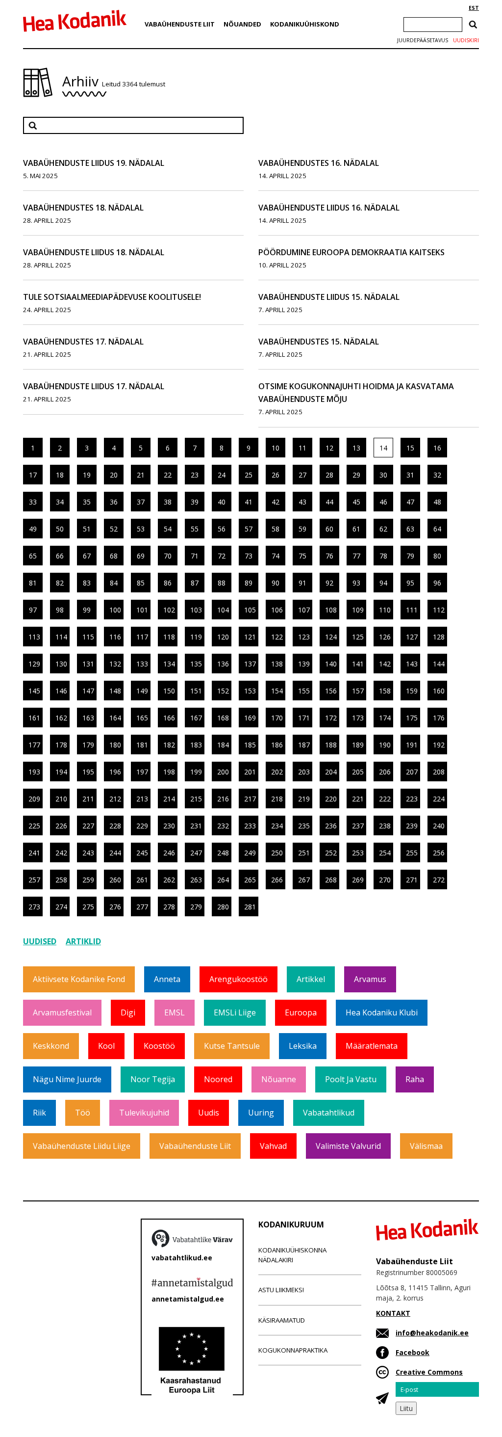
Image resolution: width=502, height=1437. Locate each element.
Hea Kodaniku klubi (382, 1012)
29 (356, 474)
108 (331, 609)
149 (142, 690)
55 (195, 528)
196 (115, 771)
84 (114, 582)
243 (88, 852)
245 (142, 852)
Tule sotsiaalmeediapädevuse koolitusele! (112, 297)
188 (331, 744)
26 (275, 474)
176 (439, 717)
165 (142, 717)
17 (33, 474)
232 (223, 825)
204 (331, 771)
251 (304, 852)
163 (88, 717)
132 (115, 663)
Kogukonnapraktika (292, 1350)
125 (358, 636)
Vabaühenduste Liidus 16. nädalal (329, 207)
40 (222, 501)
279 (196, 906)
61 (356, 528)
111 (412, 609)
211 (88, 798)
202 (277, 771)
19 (87, 474)
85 (141, 582)
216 (223, 798)
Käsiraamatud (281, 1320)
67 (87, 555)
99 (87, 609)
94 (383, 582)
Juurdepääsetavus (422, 40)
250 (277, 852)
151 (196, 690)
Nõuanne (278, 1079)
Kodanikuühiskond (304, 24)
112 (439, 609)
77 (356, 555)
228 (115, 825)
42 (275, 501)
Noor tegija (152, 1079)
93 (356, 582)
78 (383, 555)
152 (223, 690)
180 (115, 744)
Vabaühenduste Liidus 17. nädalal (93, 386)
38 (168, 501)
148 (115, 690)
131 (88, 663)
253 (358, 852)
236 (331, 825)
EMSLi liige (235, 1012)
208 (439, 771)
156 (331, 690)
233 (250, 825)
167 (196, 717)
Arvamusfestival (62, 1012)
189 (358, 744)
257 (34, 879)
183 (196, 744)
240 (439, 825)
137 (250, 663)
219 (304, 798)
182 (169, 744)
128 (439, 636)
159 (412, 690)
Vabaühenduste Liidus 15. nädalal (329, 297)
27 (302, 474)
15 (410, 447)
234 (277, 825)
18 (60, 474)
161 (34, 717)
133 (142, 663)
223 (412, 798)
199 (196, 771)
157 (358, 690)
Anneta (167, 979)
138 (277, 663)
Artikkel (311, 979)
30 (383, 474)
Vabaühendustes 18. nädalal (83, 207)
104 (223, 609)
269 (358, 879)
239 (412, 825)
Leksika (303, 1045)
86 (168, 582)
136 (223, 663)
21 (141, 474)
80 (437, 555)
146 (61, 690)
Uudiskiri (466, 40)
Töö (82, 1112)
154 (277, 690)
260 (115, 879)
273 (34, 906)
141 (358, 663)
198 (169, 771)
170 (277, 717)
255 (412, 852)
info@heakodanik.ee (432, 1332)
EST (474, 7)
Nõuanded (242, 24)
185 (250, 744)
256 (439, 852)
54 (168, 528)
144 (439, 663)
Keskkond (51, 1045)
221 (358, 798)
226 (61, 825)
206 (385, 771)
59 (302, 528)
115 (88, 636)
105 (250, 609)
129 (34, 663)
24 (222, 474)
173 (358, 717)
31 (410, 474)
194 (61, 771)
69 (141, 555)
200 (223, 771)
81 (33, 582)
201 (250, 771)
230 (169, 825)
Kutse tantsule (232, 1045)
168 (223, 717)
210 (61, 798)
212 (115, 798)
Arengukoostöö (238, 979)
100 (115, 609)
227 (88, 825)
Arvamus (370, 979)
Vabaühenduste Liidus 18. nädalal (93, 252)
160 (439, 690)
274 (61, 906)
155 (304, 690)
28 (329, 474)
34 (60, 501)
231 (196, 825)
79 (410, 555)
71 (195, 555)
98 (60, 609)
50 (60, 528)
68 (114, 555)
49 (33, 528)
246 (169, 852)
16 (437, 447)
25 (248, 474)
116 (115, 636)
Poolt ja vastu (350, 1079)
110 (385, 609)
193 (34, 771)
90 (275, 582)
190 (385, 744)
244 (115, 852)
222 (385, 798)
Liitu (406, 1408)
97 (33, 609)
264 (223, 879)
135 (196, 663)
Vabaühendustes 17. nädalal (83, 341)
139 (304, 663)
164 (115, 717)
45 (356, 501)
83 (87, 582)
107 (304, 609)
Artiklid (83, 941)
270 (385, 879)
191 (412, 744)
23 (195, 474)
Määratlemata (372, 1045)
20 (114, 474)
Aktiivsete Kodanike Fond (79, 979)
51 (87, 528)
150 (169, 690)
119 (196, 636)
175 (412, 717)
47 (410, 501)
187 (304, 744)
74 (275, 555)
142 (385, 663)
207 (412, 771)
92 (329, 582)
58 (275, 528)
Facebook (412, 1352)
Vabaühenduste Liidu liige (81, 1146)
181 (142, 744)
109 (358, 609)
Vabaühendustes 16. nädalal (318, 163)
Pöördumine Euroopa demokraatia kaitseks (351, 252)
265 (250, 879)
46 (383, 501)
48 (437, 501)
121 (250, 636)
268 (331, 879)
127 (412, 636)
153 (250, 690)
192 (439, 744)
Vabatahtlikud (328, 1112)
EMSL (174, 1012)
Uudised (39, 941)
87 (195, 582)
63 (410, 528)
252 (331, 852)
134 (169, 663)
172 (331, 717)
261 (142, 879)
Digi (128, 1012)
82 (60, 582)
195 (88, 771)
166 (169, 717)
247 (196, 852)
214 (169, 798)
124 (331, 636)
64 (437, 528)
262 (169, 879)
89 (248, 582)
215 (196, 798)
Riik (39, 1112)
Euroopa (301, 1012)
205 (358, 771)
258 (61, 879)
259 (88, 879)
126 (385, 636)
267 (304, 879)
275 (88, 906)
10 (275, 447)
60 (329, 528)
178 (61, 744)
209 (34, 798)
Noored (218, 1079)
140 (331, 663)
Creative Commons (429, 1372)
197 (142, 771)
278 (169, 906)
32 (437, 474)
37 (141, 501)
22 (168, 474)
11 (302, 447)
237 (358, 825)
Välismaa (426, 1146)
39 (195, 501)
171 (304, 717)
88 (222, 582)
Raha (414, 1079)
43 (302, 501)
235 (304, 825)
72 (222, 555)
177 (34, 744)
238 (385, 825)
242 (61, 852)
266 (277, 879)
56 (222, 528)
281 (250, 906)
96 (437, 582)
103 (196, 609)
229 (142, 825)
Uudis (208, 1112)
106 (277, 609)
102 (169, 609)
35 (87, 501)
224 (439, 798)
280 (223, 906)
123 (304, 636)
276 (115, 906)
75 (302, 555)
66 (60, 555)
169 (250, 717)
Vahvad (273, 1146)
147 (88, 690)
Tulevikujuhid (144, 1112)
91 (302, 582)
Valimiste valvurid (348, 1146)
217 (250, 798)
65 (33, 555)
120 (223, 636)
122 (277, 636)
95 (410, 582)
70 (168, 555)
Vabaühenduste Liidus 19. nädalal (93, 163)
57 (248, 528)
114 (61, 636)
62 (383, 528)
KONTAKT (393, 1313)
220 (331, 798)
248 (223, 852)
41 (248, 501)
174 (385, 717)
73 (248, 555)
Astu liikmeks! (281, 1289)
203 (304, 771)
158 (385, 690)
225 (34, 825)
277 (142, 906)
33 (33, 501)
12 (329, 447)
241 (34, 852)
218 (277, 798)
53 (141, 528)
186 (277, 744)
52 (114, 528)
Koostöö (159, 1045)
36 (114, 501)
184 (223, 744)
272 (439, 879)
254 (385, 852)
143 (412, 663)
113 (34, 636)
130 (61, 663)
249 (250, 852)
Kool (106, 1045)
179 (88, 744)
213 (142, 798)
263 (196, 879)
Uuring (261, 1112)
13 (356, 447)
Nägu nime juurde (67, 1079)
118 (169, 636)
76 (329, 555)
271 (412, 879)
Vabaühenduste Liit (180, 24)
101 (142, 609)
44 (329, 501)
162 (61, 717)
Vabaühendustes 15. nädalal (318, 341)
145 (34, 690)
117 (142, 636)
